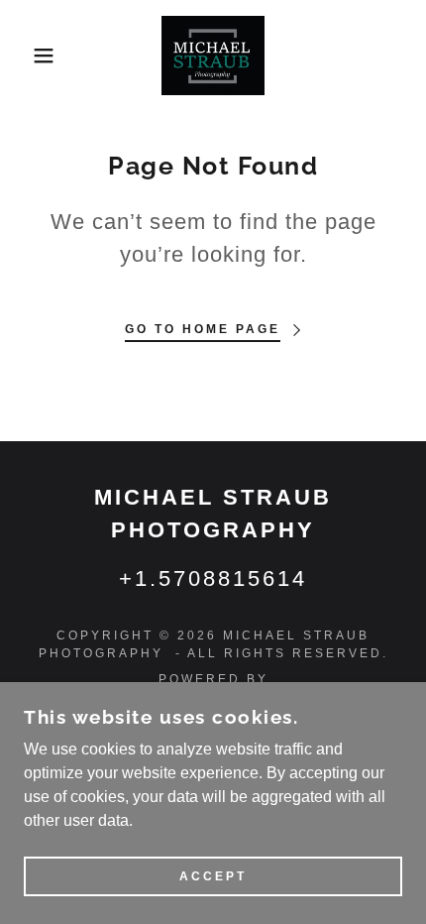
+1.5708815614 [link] (213, 578)
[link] (213, 55)
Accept (213, 876)
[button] (32, 55)
